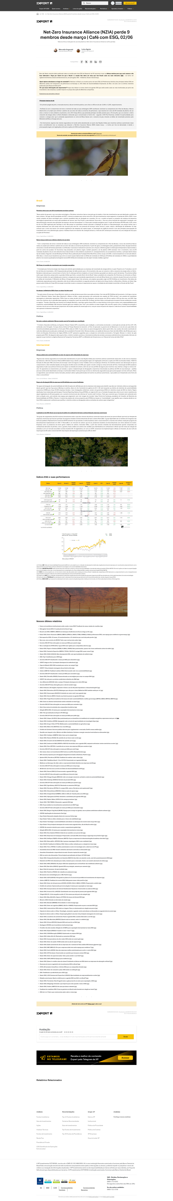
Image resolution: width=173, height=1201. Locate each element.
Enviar (126, 1037)
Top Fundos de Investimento (71, 1130)
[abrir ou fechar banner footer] (168, 1191)
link (101, 626)
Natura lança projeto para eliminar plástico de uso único (53, 240)
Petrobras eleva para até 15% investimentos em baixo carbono (55, 210)
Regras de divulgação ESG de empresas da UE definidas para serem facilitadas (60, 382)
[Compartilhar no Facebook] (82, 62)
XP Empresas (92, 1134)
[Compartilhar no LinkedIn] (96, 62)
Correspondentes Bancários (88, 1189)
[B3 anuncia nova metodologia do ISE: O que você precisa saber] (128, 1088)
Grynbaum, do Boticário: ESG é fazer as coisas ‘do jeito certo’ (54, 290)
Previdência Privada (43, 1142)
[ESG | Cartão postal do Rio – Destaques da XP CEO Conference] (63, 1088)
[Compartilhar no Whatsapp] (91, 62)
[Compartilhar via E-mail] (100, 62)
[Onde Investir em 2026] (86, 1197)
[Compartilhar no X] (86, 62)
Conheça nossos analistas (122, 1117)
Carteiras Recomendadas (70, 1121)
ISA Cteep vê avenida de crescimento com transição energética (55, 265)
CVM (55, 1188)
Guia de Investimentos (43, 1121)
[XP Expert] (44, 3)
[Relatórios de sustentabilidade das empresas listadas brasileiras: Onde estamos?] (149, 1088)
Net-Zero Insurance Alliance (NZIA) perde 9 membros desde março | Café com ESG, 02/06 (73, 14)
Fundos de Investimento (44, 1134)
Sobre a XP (91, 1117)
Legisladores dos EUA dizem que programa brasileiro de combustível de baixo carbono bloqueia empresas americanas (71, 413)
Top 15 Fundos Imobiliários (71, 1117)
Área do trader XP (93, 1138)
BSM (47, 1188)
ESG (43, 14)
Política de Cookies (94, 1130)
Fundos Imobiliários (42, 1117)
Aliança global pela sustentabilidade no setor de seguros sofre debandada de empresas (62, 355)
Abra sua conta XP (130, 3)
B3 (41, 1188)
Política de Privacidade (95, 1125)
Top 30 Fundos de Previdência (72, 1134)
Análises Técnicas (42, 1130)
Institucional (92, 1121)
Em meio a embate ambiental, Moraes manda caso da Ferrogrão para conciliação (60, 321)
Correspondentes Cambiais (66, 1189)
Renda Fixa (40, 1138)
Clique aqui (99, 133)
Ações (38, 1125)
